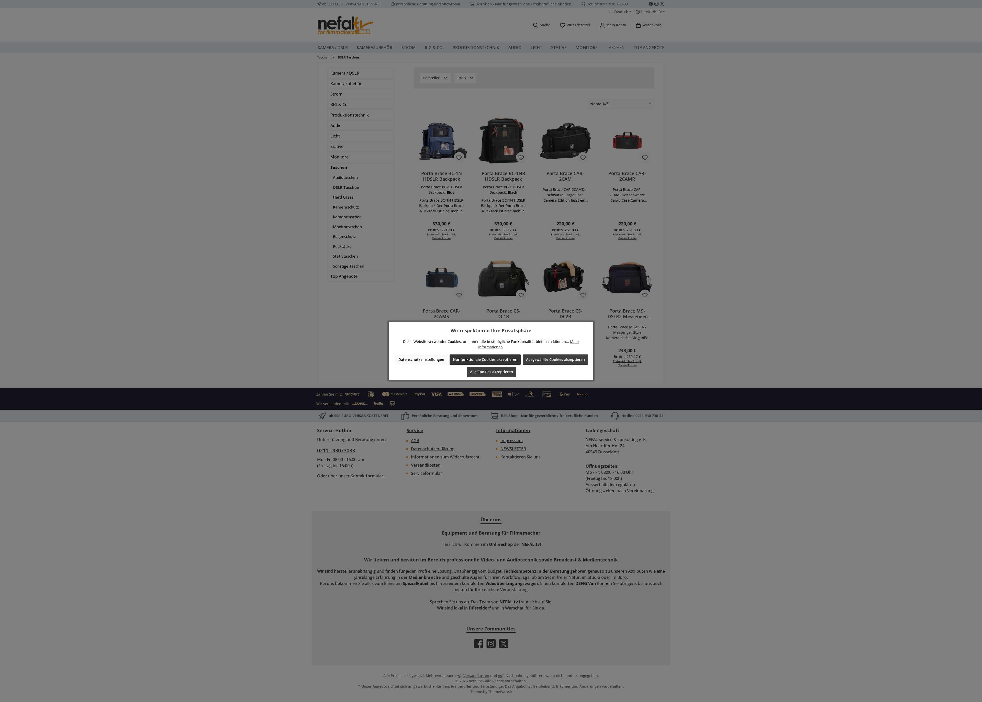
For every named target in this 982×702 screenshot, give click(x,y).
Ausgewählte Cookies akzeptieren (555, 359)
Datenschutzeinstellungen (421, 359)
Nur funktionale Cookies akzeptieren (485, 359)
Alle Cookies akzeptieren (491, 371)
